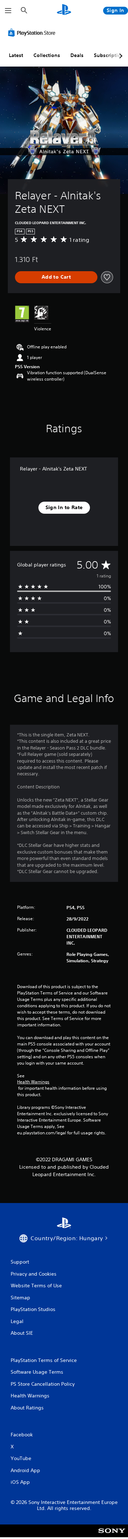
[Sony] (112, 1536)
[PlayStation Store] (33, 32)
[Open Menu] (8, 10)
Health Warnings (33, 1082)
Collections (46, 55)
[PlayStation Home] (64, 10)
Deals (77, 55)
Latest (16, 55)
